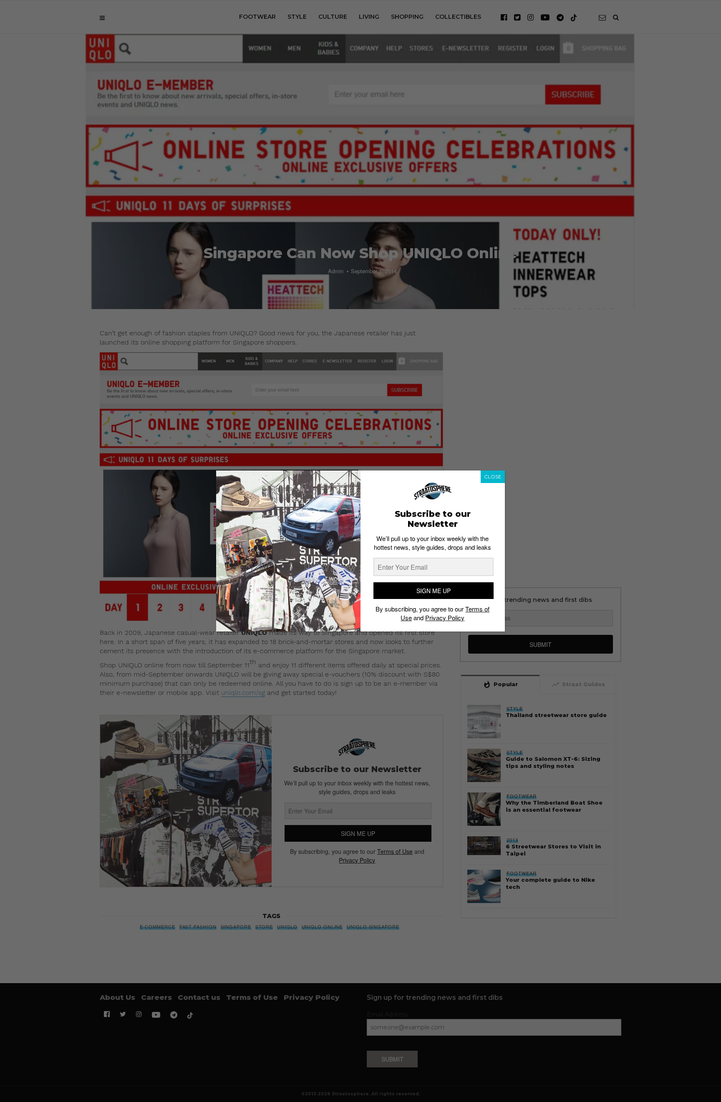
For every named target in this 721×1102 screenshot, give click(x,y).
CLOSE (493, 476)
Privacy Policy (444, 617)
